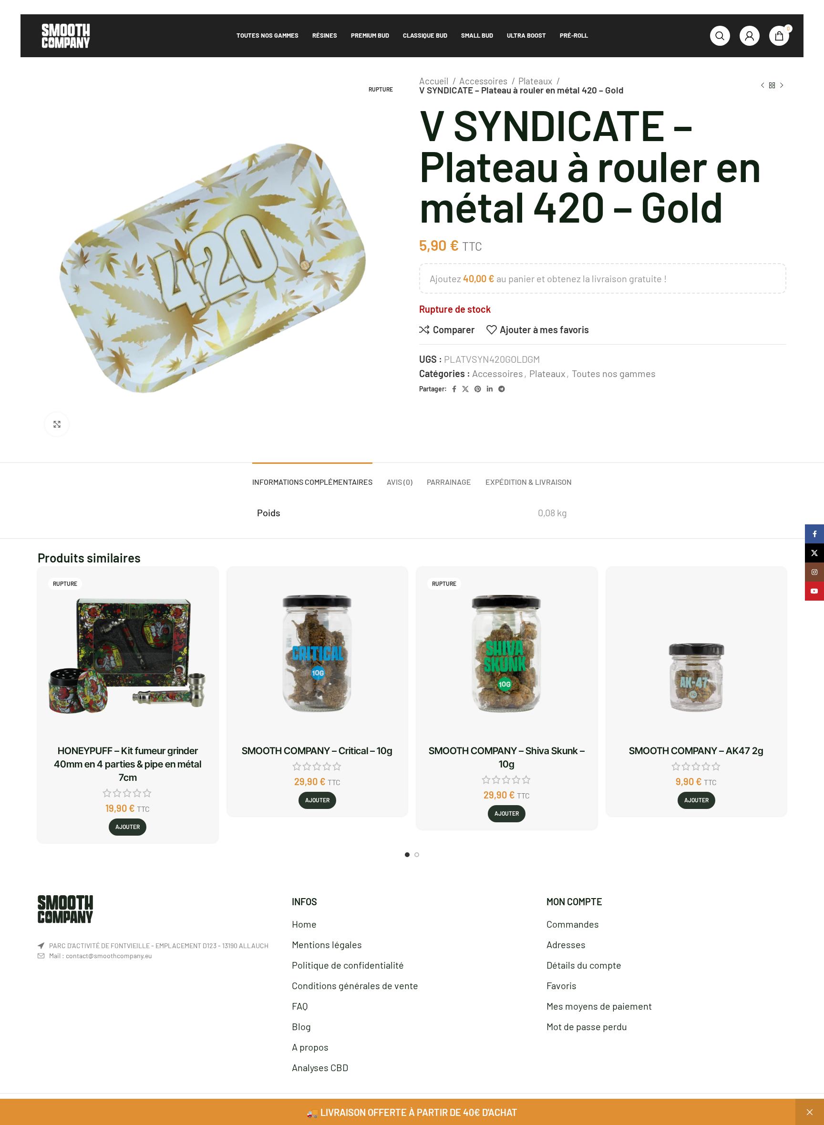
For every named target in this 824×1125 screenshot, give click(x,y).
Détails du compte (583, 965)
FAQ (300, 1006)
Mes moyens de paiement (599, 1006)
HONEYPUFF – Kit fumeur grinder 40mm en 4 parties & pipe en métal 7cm (127, 764)
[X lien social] (465, 389)
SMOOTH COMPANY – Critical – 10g (317, 751)
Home (304, 924)
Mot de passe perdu (586, 1026)
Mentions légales (327, 944)
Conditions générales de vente (355, 985)
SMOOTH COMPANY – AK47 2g (696, 751)
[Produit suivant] (781, 85)
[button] (317, 800)
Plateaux (536, 80)
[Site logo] (66, 34)
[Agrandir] (57, 424)
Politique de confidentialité (348, 965)
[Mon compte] (749, 35)
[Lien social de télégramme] (501, 389)
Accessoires (484, 80)
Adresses (566, 944)
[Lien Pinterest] (478, 389)
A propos (310, 1047)
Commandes (572, 924)
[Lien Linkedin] (489, 389)
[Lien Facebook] (454, 389)
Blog (301, 1026)
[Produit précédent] (762, 85)
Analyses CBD (320, 1067)
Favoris (561, 985)
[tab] (312, 476)
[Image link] (65, 907)
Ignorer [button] (809, 1112)
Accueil (434, 80)
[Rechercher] (720, 35)
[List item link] (158, 955)
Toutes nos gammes (614, 373)
